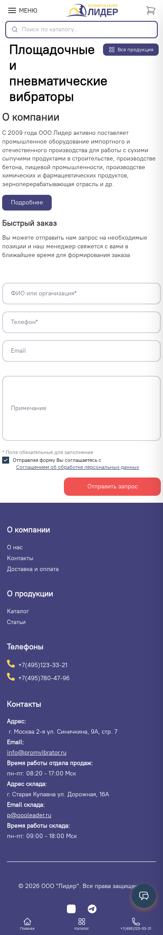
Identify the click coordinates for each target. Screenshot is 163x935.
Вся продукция (135, 50)
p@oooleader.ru (29, 815)
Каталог (18, 611)
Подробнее (27, 202)
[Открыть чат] (144, 896)
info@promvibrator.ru (37, 752)
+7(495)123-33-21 (42, 664)
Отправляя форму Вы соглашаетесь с (76, 463)
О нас (15, 547)
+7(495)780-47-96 (44, 677)
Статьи (16, 622)
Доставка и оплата (33, 569)
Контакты (20, 558)
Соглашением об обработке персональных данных (77, 467)
